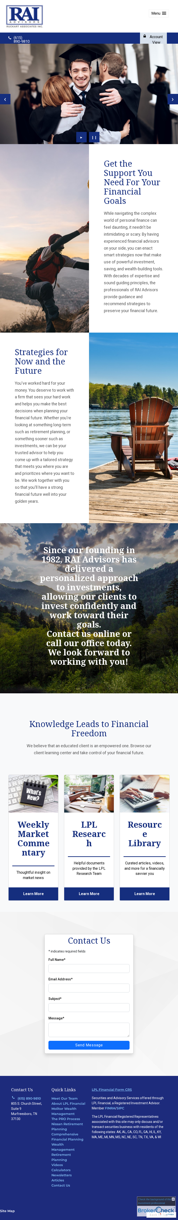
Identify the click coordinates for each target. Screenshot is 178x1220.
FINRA (110, 1108)
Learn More (33, 894)
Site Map (7, 1211)
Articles (57, 1180)
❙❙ (94, 137)
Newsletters (61, 1175)
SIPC (120, 1108)
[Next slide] (173, 99)
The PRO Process (65, 1119)
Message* (56, 1018)
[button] (159, 13)
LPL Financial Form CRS (112, 1090)
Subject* (54, 999)
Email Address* (60, 979)
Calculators (60, 1170)
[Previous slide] (5, 99)
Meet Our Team (64, 1098)
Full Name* (56, 960)
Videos (57, 1165)
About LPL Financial (68, 1103)
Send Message (89, 1045)
